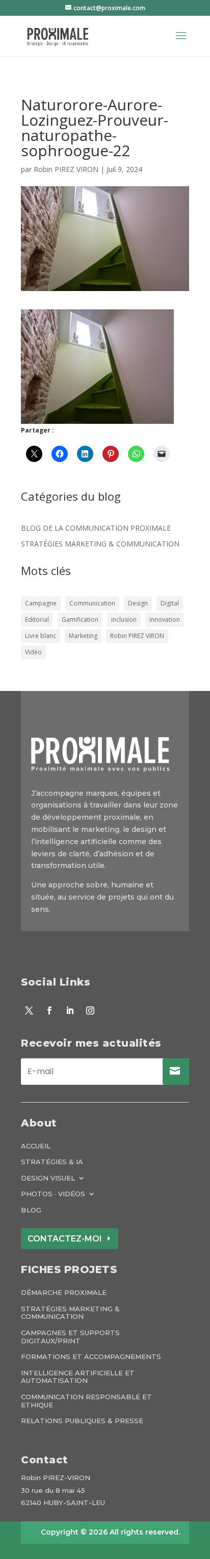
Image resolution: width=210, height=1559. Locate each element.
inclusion (124, 619)
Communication (92, 603)
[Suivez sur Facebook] (49, 1010)
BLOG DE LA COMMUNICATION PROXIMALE (96, 528)
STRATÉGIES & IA (52, 1162)
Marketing (83, 635)
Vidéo (33, 652)
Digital (170, 603)
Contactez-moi (65, 1239)
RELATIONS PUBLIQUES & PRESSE (82, 1421)
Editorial (37, 619)
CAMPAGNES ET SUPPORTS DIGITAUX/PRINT (70, 1337)
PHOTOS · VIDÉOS (53, 1194)
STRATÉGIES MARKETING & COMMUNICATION (100, 543)
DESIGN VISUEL (48, 1178)
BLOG (31, 1210)
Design (138, 603)
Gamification (80, 619)
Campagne (41, 603)
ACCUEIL (35, 1146)
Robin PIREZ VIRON (66, 169)
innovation (164, 619)
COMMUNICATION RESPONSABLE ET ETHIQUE (86, 1401)
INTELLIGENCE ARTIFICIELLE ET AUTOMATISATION (78, 1377)
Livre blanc (40, 635)
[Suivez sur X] (29, 1010)
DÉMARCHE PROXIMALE (64, 1292)
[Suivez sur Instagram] (90, 1010)
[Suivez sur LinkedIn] (70, 1010)
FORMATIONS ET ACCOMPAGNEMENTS (91, 1357)
